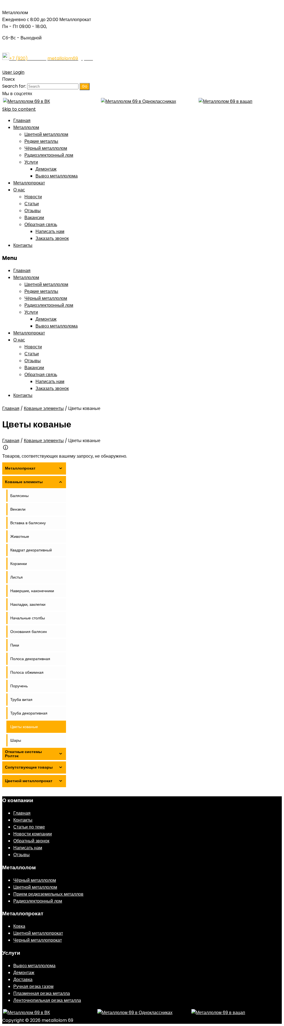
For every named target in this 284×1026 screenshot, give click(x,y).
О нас (19, 190)
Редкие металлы (41, 141)
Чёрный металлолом (45, 148)
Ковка (19, 926)
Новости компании (32, 834)
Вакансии (34, 217)
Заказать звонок (52, 238)
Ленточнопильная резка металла (47, 1000)
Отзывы (32, 210)
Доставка (22, 979)
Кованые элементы (44, 408)
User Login (13, 72)
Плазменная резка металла (41, 993)
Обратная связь (40, 224)
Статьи (31, 204)
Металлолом (26, 127)
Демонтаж (46, 169)
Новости (33, 197)
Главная (22, 120)
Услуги (31, 162)
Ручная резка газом (33, 986)
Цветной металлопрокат (38, 933)
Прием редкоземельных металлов (48, 894)
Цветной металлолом (46, 134)
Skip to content (19, 109)
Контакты (22, 245)
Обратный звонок (31, 841)
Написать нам (50, 231)
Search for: (14, 86)
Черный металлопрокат (37, 940)
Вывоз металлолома (57, 176)
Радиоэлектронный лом (48, 155)
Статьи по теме (29, 827)
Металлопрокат (29, 183)
